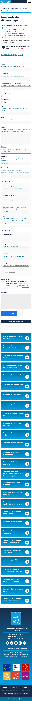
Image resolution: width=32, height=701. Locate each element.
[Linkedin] (20, 643)
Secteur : (6, 263)
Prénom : (4, 74)
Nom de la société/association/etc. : (13, 83)
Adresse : (4, 127)
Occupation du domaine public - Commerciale (12, 600)
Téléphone (4, 147)
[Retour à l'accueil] (16, 618)
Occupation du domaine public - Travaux (12, 513)
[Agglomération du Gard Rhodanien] (16, 676)
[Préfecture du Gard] (16, 667)
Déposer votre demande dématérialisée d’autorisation (14, 347)
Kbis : (3, 118)
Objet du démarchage (10, 195)
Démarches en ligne (13, 9)
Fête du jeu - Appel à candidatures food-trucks (12, 571)
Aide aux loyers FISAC (11, 560)
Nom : (3, 64)
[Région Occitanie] (25, 667)
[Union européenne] (6, 667)
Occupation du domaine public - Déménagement (12, 503)
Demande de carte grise (12, 394)
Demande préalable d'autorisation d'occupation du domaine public (13, 474)
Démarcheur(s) (6, 230)
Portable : (5, 156)
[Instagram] (11, 643)
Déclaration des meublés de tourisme (13, 493)
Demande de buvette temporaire (11, 532)
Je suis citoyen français (11, 404)
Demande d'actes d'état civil (13, 375)
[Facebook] (7, 643)
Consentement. (6, 279)
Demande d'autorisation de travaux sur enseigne (13, 580)
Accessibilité (13, 687)
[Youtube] (16, 643)
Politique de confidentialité (10, 690)
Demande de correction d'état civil (12, 424)
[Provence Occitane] (25, 676)
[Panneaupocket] (24, 643)
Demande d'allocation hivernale (11, 463)
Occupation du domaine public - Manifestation (12, 542)
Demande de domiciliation (13, 442)
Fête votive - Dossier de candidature (12, 551)
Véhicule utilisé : (8, 235)
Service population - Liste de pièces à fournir (13, 337)
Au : (4, 216)
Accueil (5, 687)
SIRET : (4, 106)
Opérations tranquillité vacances (11, 484)
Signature (4, 292)
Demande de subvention (12, 521)
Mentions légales (24, 687)
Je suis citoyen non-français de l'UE (13, 415)
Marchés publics (25, 690)
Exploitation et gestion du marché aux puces (12, 366)
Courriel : (4, 168)
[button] (29, 1)
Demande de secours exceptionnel (11, 453)
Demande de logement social (11, 434)
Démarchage (5, 181)
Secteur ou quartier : (10, 186)
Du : (5, 205)
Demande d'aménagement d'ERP (13, 356)
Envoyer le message (16, 321)
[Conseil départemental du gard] (6, 676)
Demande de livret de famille (14, 384)
